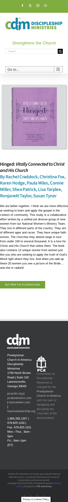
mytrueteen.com (19, 402)
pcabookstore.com (19, 398)
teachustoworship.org (21, 411)
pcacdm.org (15, 393)
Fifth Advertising (43, 486)
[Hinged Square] (34, 86)
